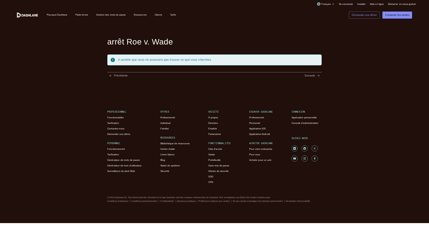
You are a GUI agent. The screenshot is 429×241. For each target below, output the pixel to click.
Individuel (165, 123)
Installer (361, 4)
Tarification (113, 123)
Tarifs (173, 14)
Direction (213, 123)
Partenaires (214, 134)
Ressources (140, 14)
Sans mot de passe (218, 165)
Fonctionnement (116, 149)
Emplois (212, 128)
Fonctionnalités (115, 117)
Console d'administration (305, 123)
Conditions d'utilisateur (118, 201)
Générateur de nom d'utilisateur (124, 165)
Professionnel (167, 117)
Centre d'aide (167, 149)
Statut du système (170, 165)
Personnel (254, 123)
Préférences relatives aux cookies (214, 201)
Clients (158, 14)
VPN (210, 182)
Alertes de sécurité (218, 171)
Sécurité (164, 171)
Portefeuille (214, 160)
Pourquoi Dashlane (57, 14)
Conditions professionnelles (144, 201)
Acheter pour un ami (260, 160)
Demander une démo (118, 134)
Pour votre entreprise (260, 149)
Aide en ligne (377, 4)
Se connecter (346, 4)
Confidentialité (167, 201)
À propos (213, 117)
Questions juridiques (186, 201)
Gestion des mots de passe (111, 14)
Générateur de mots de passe (123, 160)
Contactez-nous (115, 128)
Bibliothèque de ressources (175, 143)
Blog (162, 160)
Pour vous (254, 154)
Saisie (211, 154)
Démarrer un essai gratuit (402, 4)
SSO (210, 176)
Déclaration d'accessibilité (298, 201)
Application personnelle (304, 117)
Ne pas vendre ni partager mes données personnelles (258, 201)
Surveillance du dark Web (121, 171)
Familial (164, 128)
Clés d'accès (215, 149)
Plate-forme (81, 14)
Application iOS (257, 128)
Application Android (259, 134)
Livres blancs (167, 154)
